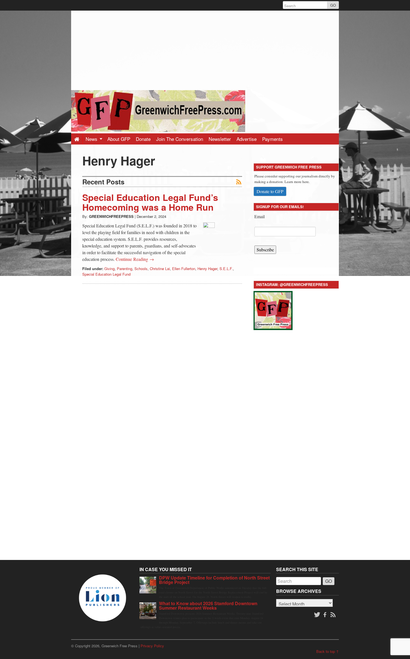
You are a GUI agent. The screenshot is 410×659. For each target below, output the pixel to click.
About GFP (118, 138)
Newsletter (220, 138)
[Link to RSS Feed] (334, 614)
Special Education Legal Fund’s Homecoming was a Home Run (150, 202)
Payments (272, 138)
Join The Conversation (179, 138)
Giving (109, 268)
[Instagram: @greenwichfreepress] (273, 309)
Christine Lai (160, 268)
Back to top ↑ (327, 651)
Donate (143, 138)
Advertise (247, 138)
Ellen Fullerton (183, 268)
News (92, 138)
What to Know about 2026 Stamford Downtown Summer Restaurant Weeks (208, 605)
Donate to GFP (270, 191)
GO (333, 5)
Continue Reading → (135, 259)
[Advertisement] (205, 50)
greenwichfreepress (111, 216)
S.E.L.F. (226, 268)
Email (259, 216)
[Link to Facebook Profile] (325, 614)
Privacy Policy (152, 645)
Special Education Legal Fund (106, 274)
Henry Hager (207, 268)
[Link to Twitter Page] (317, 614)
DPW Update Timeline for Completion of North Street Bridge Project (214, 579)
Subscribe (265, 249)
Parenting (124, 268)
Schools (141, 268)
